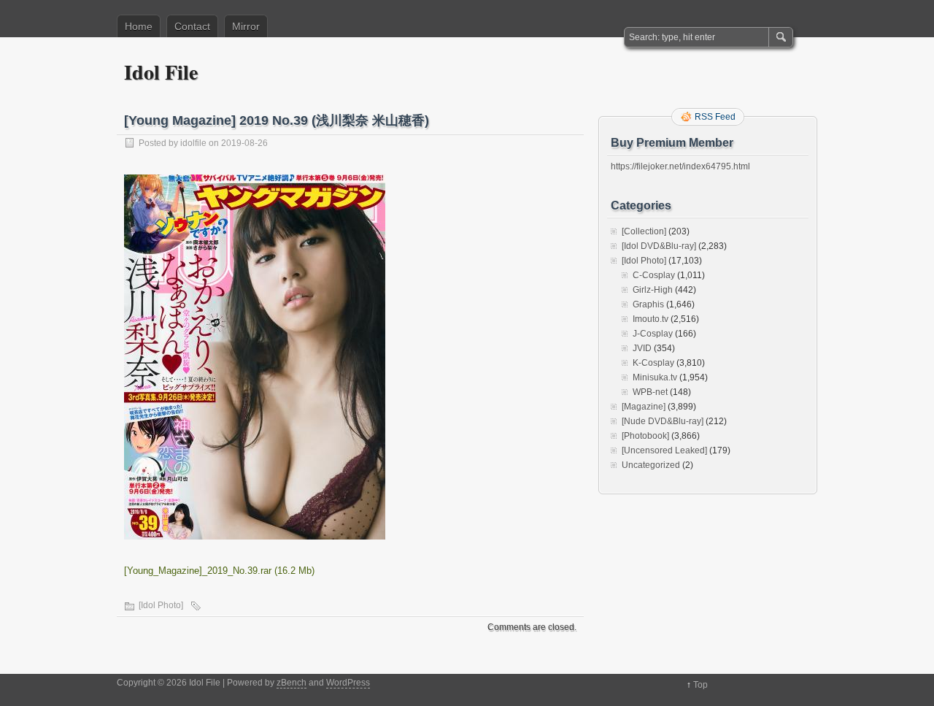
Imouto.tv (650, 319)
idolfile (193, 143)
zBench (291, 683)
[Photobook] (645, 436)
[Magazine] (643, 407)
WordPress (348, 683)
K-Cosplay (653, 363)
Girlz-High (653, 290)
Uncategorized (651, 465)
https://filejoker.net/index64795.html (680, 166)
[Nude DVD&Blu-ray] (662, 421)
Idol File (161, 72)
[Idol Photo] (161, 605)
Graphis (648, 304)
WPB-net (650, 392)
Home (139, 26)
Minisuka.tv (655, 377)
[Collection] (644, 231)
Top (700, 685)
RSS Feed (715, 117)
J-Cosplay (653, 334)
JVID (642, 348)
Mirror (246, 26)
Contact (192, 26)
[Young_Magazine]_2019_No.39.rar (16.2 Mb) (219, 570)
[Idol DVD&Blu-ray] (659, 246)
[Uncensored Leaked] (664, 450)
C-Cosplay (654, 275)
